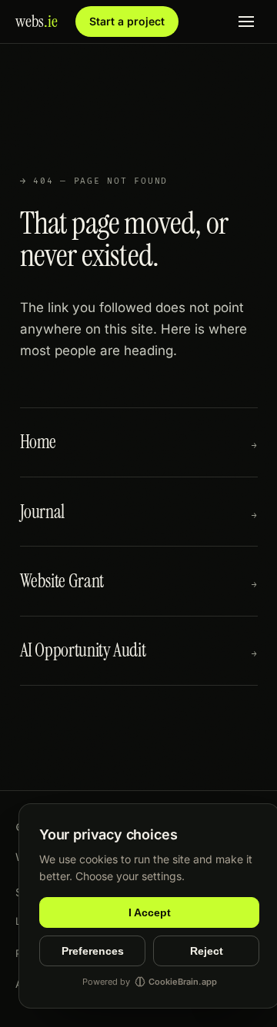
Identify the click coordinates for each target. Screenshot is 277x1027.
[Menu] (246, 21)
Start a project (127, 21)
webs (36, 21)
